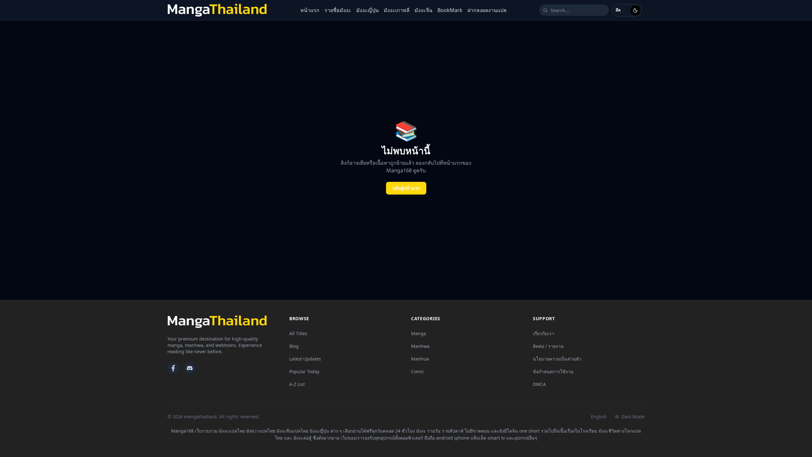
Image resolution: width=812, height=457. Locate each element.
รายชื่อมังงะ (337, 10)
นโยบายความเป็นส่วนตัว (557, 359)
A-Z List (297, 384)
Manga (418, 333)
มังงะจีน (423, 10)
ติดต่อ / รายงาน (548, 346)
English (599, 417)
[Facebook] (173, 368)
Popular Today (304, 371)
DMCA (539, 384)
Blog (294, 346)
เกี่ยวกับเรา (543, 333)
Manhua (420, 359)
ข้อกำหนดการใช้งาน (553, 371)
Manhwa (420, 346)
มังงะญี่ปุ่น (367, 10)
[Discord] (189, 368)
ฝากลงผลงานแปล (487, 10)
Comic (417, 371)
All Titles (298, 333)
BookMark (449, 10)
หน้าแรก (309, 10)
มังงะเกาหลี (396, 10)
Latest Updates (305, 359)
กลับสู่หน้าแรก (406, 188)
